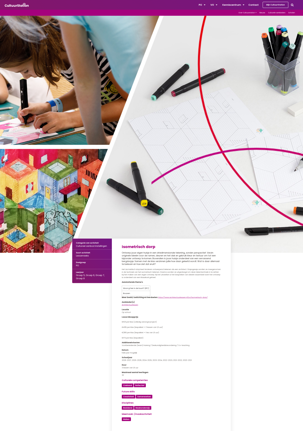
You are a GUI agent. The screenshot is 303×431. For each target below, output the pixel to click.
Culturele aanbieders (276, 12)
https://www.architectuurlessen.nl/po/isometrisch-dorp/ (183, 297)
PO (200, 5)
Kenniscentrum (231, 5)
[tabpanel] (151, 134)
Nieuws (262, 12)
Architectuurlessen (130, 305)
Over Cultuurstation (246, 12)
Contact (253, 5)
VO (212, 5)
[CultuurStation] (17, 5)
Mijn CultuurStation (275, 4)
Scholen (291, 12)
